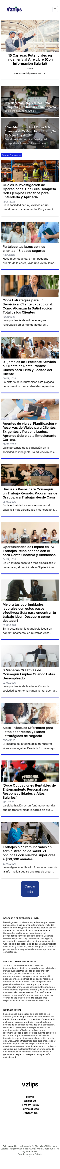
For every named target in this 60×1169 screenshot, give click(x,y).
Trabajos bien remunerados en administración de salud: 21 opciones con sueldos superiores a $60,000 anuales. (29, 853)
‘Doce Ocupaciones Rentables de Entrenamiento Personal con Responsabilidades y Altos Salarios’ (29, 791)
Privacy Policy (30, 1104)
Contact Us (30, 1113)
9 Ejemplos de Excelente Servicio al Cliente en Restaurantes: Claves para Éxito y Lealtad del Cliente (29, 368)
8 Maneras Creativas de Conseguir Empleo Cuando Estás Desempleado (29, 674)
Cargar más (30, 888)
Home (30, 1096)
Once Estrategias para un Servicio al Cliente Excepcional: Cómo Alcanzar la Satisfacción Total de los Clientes (28, 306)
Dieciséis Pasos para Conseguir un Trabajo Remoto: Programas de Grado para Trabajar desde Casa (30, 493)
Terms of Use (30, 1109)
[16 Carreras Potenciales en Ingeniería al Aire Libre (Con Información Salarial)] (30, 36)
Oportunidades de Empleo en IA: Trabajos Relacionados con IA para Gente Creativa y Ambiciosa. (30, 551)
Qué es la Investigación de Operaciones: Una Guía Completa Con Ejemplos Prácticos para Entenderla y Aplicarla (29, 191)
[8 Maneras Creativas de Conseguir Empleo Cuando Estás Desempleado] (30, 656)
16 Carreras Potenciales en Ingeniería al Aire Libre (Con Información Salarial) (30, 59)
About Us (30, 1100)
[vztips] (14, 9)
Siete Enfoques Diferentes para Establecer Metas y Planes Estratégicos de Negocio (28, 732)
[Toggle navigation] (55, 9)
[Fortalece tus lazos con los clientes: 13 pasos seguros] (30, 232)
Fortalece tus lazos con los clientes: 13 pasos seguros (24, 249)
